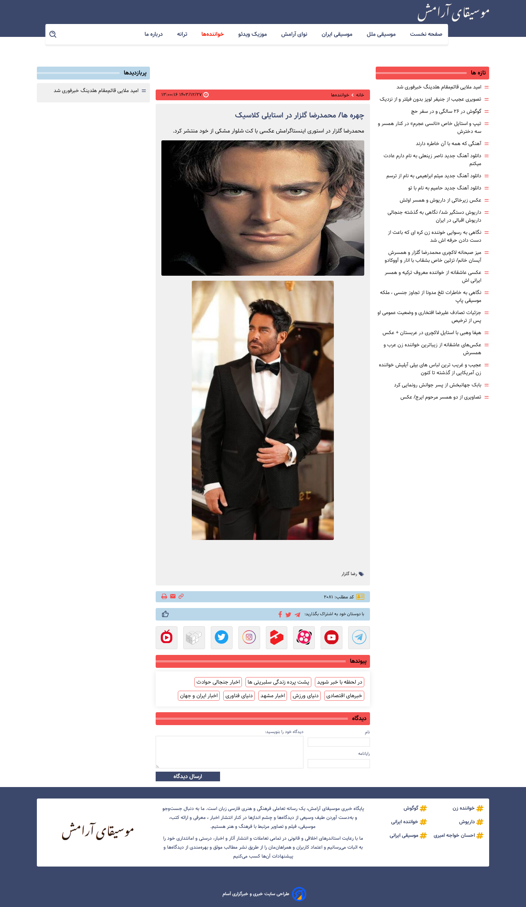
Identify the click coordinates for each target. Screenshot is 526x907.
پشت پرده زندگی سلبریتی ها (278, 682)
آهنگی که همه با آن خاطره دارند (448, 144)
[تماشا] (276, 638)
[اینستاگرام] (249, 638)
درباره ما (154, 34)
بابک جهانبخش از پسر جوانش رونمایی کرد (437, 385)
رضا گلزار (349, 574)
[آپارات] (304, 638)
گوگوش (411, 808)
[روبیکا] (194, 638)
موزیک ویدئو (253, 34)
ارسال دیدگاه (188, 776)
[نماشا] (166, 638)
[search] (53, 34)
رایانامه (364, 753)
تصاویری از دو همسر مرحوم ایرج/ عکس (440, 397)
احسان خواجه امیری (454, 835)
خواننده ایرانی (404, 822)
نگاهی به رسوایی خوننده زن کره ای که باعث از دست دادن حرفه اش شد (434, 236)
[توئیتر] (287, 614)
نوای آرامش (295, 34)
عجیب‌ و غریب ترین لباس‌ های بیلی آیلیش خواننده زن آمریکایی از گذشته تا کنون (430, 369)
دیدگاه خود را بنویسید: (284, 731)
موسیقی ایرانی (404, 835)
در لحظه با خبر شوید (339, 682)
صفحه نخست (426, 34)
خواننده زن (464, 808)
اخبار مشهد (272, 695)
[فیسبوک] (279, 613)
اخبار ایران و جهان (199, 695)
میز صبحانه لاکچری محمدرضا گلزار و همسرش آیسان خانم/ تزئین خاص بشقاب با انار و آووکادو (433, 256)
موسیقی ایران (338, 34)
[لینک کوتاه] (181, 597)
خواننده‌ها (213, 34)
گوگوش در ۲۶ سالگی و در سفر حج (446, 111)
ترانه (183, 34)
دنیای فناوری (239, 695)
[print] (164, 597)
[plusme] (165, 614)
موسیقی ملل (382, 34)
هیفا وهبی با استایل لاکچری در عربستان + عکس (432, 333)
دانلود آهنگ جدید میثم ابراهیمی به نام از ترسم (433, 176)
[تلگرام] (296, 613)
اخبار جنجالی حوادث (218, 682)
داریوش (467, 822)
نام (367, 732)
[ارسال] (173, 596)
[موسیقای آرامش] (453, 12)
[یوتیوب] (331, 638)
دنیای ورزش (305, 695)
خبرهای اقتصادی (344, 695)
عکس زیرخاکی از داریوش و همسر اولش (440, 200)
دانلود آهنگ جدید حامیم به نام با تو (444, 188)
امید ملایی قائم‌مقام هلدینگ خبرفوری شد (438, 87)
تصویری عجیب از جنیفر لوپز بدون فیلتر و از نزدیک (430, 99)
